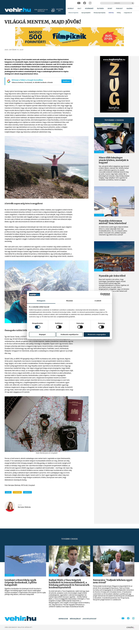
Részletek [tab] (69, 301)
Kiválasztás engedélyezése (69, 334)
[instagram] (90, 3)
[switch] (59, 326)
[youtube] (78, 3)
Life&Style (17, 492)
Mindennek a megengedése (97, 334)
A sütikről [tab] (98, 301)
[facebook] (84, 3)
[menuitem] (71, 8)
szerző (20, 505)
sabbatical (27, 492)
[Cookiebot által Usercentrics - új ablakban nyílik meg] (101, 294)
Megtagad (42, 334)
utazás (8, 492)
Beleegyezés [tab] (41, 301)
